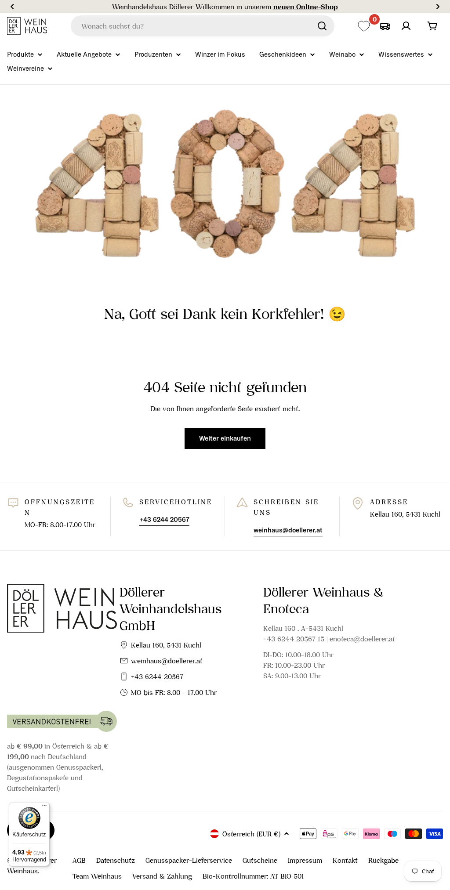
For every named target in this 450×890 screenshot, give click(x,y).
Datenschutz (115, 860)
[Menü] (44, 807)
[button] (12, 6)
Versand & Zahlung (162, 876)
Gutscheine (260, 860)
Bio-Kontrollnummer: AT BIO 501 (253, 876)
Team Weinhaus (97, 876)
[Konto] (406, 26)
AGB (79, 860)
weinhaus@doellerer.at (167, 660)
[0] (363, 26)
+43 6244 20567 (157, 676)
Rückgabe (383, 860)
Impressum (305, 860)
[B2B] (385, 26)
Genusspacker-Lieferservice (188, 860)
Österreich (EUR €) (251, 833)
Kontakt (345, 860)
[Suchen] (322, 26)
